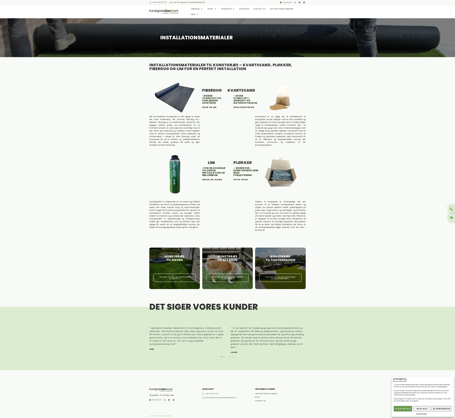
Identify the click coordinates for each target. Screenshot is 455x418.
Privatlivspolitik (421, 414)
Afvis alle (421, 408)
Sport (210, 9)
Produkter (226, 9)
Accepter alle (403, 408)
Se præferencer (441, 408)
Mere (193, 14)
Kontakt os (259, 9)
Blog (257, 397)
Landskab (195, 9)
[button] (222, 356)
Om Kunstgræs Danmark (281, 9)
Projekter (244, 9)
